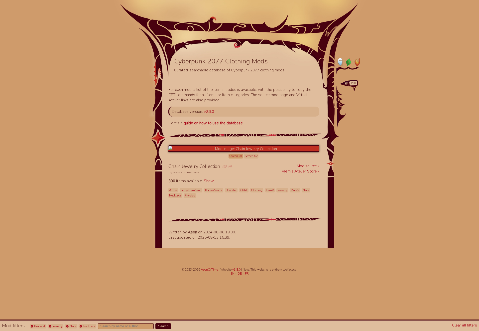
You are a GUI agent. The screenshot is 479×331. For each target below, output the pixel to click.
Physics (190, 195)
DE (240, 274)
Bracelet (39, 326)
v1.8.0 (236, 270)
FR (247, 274)
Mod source (307, 165)
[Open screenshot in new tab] (243, 148)
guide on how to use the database (213, 123)
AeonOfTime (209, 270)
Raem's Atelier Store (299, 171)
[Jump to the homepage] (238, 29)
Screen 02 (251, 156)
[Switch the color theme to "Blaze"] (356, 62)
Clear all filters (464, 325)
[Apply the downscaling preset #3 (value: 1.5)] (342, 105)
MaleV (295, 190)
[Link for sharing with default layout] (230, 166)
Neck (72, 326)
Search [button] (163, 326)
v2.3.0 (209, 111)
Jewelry (57, 326)
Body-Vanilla (214, 190)
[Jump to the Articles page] (192, 36)
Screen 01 (235, 156)
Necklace (89, 326)
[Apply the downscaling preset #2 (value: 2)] (341, 99)
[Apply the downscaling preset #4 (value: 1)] (344, 112)
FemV (270, 190)
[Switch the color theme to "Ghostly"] (340, 62)
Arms (173, 190)
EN (233, 274)
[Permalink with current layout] (224, 166)
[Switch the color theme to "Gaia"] (348, 62)
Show (209, 180)
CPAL (244, 190)
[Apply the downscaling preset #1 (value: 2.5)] (340, 94)
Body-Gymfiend (191, 190)
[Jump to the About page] (305, 40)
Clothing (256, 190)
